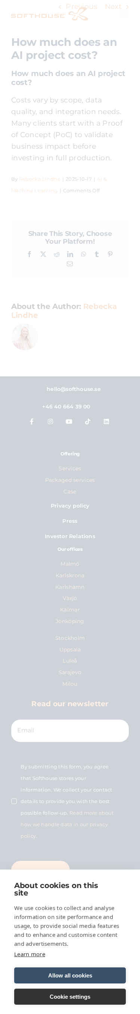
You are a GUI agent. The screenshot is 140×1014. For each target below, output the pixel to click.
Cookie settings (70, 997)
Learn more (29, 954)
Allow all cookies (70, 975)
